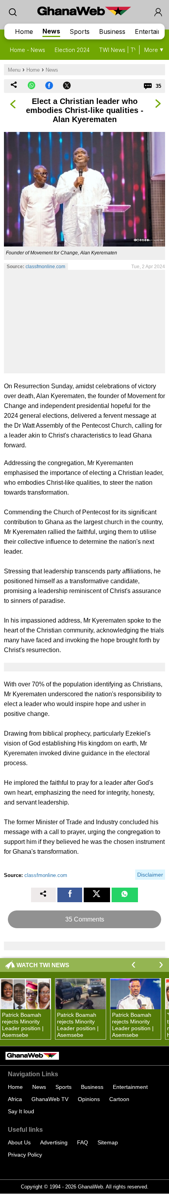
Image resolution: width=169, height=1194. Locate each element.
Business (112, 31)
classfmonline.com (45, 266)
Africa (15, 1099)
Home (24, 31)
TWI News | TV (118, 49)
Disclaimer (150, 874)
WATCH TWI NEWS (43, 965)
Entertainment (130, 1087)
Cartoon (119, 1099)
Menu (14, 70)
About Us (19, 1142)
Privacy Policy (25, 1154)
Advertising (54, 1142)
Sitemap (107, 1142)
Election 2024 (72, 49)
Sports (80, 31)
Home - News (27, 49)
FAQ (82, 1142)
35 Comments (84, 919)
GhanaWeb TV (49, 1099)
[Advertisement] (84, 321)
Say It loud (21, 1111)
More (151, 49)
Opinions (89, 1099)
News (51, 31)
